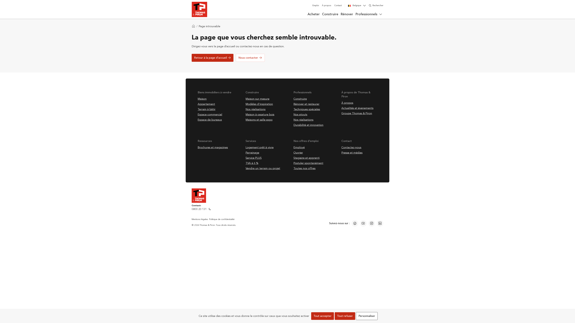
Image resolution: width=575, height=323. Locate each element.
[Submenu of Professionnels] (380, 14)
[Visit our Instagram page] (371, 223)
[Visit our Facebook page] (355, 223)
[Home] (193, 26)
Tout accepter (323, 316)
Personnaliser (366, 316)
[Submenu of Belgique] (364, 5)
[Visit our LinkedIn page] (380, 223)
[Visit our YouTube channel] (363, 223)
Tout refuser (345, 316)
